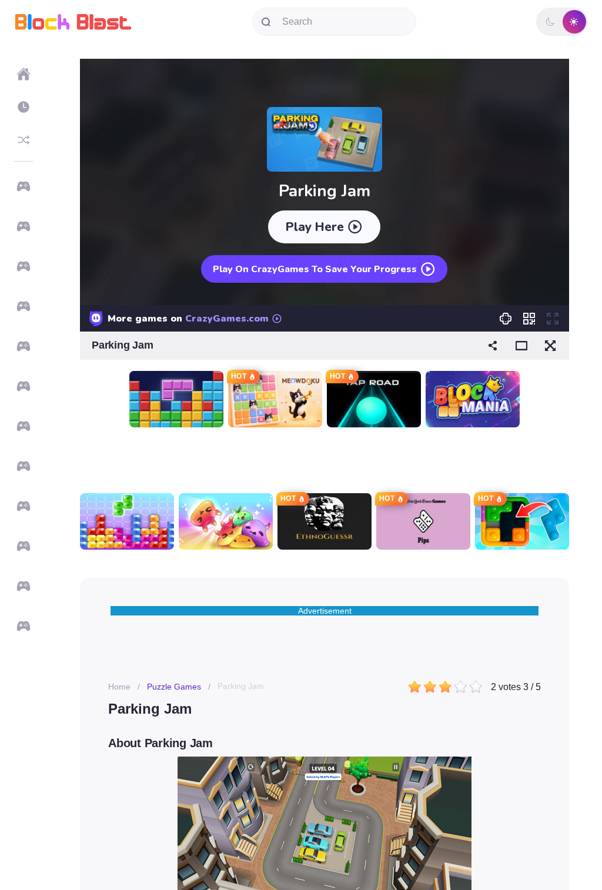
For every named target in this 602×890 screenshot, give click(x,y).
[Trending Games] (23, 226)
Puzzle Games (174, 686)
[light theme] (574, 22)
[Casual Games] (23, 386)
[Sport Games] (23, 586)
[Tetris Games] (23, 466)
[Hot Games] (23, 266)
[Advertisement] (325, 460)
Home (119, 686)
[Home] (23, 74)
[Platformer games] (23, 506)
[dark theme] (550, 22)
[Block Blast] (73, 21)
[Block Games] (23, 306)
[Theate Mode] (521, 345)
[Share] (493, 345)
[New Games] (23, 186)
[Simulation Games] (23, 626)
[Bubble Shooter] (23, 346)
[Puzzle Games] (23, 426)
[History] (23, 107)
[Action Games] (23, 546)
